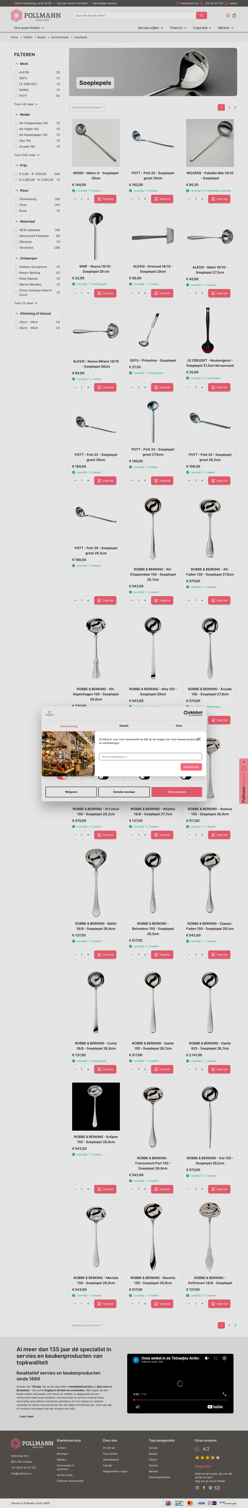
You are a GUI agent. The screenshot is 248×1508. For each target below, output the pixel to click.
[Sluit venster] (199, 739)
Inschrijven (191, 767)
